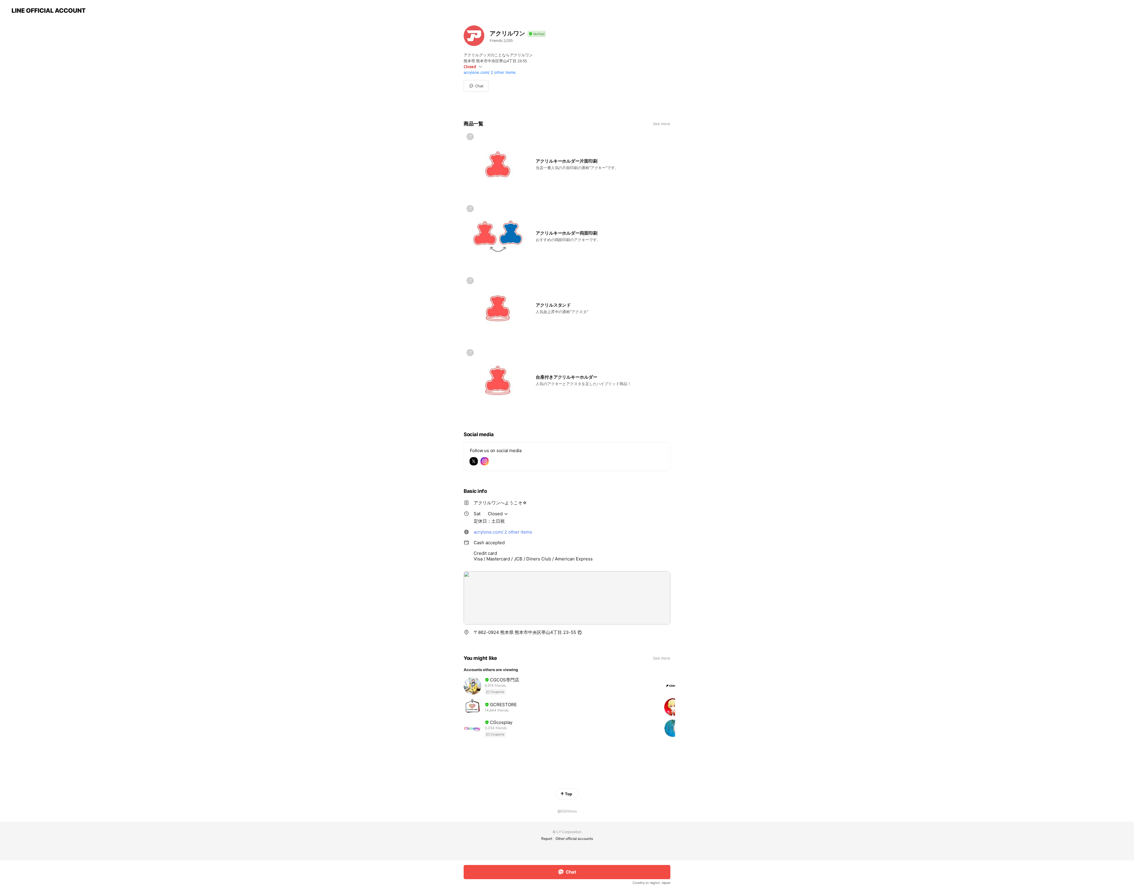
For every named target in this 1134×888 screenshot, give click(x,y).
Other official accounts (574, 838)
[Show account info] (536, 34)
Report (546, 838)
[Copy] (579, 632)
